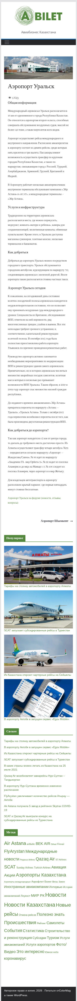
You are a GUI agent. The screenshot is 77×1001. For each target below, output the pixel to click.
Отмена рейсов (27, 915)
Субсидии (39, 938)
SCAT (10, 867)
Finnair (60, 844)
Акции (9, 875)
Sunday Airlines (24, 867)
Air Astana (15, 843)
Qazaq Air (45, 859)
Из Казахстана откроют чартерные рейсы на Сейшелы (37, 674)
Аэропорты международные (17, 882)
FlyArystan (14, 851)
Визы (55, 881)
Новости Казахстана (29, 905)
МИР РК (37, 895)
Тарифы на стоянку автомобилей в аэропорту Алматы (37, 586)
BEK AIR (43, 844)
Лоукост (25, 895)
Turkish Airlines (42, 867)
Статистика (33, 930)
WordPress (20, 995)
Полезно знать (50, 914)
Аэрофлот (37, 881)
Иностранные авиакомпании (26, 887)
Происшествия (20, 922)
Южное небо (51, 952)
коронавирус (15, 958)
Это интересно (30, 951)
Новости (55, 895)
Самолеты (55, 923)
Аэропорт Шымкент (54, 521)
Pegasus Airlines (27, 860)
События (13, 930)
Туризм (53, 938)
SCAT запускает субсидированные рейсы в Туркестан (37, 630)
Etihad (53, 844)
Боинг (48, 881)
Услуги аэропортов (40, 944)
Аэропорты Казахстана (41, 874)
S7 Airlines (61, 860)
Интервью (55, 886)
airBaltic (31, 844)
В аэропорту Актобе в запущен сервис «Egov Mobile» (36, 719)
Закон (62, 881)
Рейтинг (41, 923)
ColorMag (65, 990)
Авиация (58, 867)
